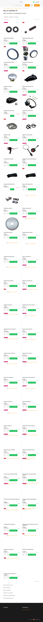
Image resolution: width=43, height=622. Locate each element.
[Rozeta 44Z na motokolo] (30, 199)
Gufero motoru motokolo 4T (27, 329)
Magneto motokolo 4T (8, 425)
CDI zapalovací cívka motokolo (27, 110)
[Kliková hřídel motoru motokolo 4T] (12, 320)
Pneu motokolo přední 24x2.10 (9, 62)
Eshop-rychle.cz (37, 619)
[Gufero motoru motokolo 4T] (30, 320)
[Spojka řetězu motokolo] (12, 199)
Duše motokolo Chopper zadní (27, 184)
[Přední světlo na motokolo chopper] (30, 441)
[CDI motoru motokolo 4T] (12, 393)
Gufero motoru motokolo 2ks (9, 38)
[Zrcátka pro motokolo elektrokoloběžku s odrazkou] (30, 150)
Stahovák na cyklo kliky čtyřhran (27, 549)
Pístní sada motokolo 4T (26, 401)
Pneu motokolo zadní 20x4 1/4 (27, 62)
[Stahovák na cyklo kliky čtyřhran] (30, 540)
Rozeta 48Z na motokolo (8, 232)
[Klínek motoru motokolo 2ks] (12, 272)
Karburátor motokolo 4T (8, 304)
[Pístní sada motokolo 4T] (30, 393)
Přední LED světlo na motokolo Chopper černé (12, 499)
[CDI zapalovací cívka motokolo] (30, 102)
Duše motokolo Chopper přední (9, 184)
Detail (12, 115)
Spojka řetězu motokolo (8, 208)
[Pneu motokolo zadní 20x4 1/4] (30, 53)
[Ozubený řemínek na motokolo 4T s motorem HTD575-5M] (30, 515)
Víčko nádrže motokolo (8, 86)
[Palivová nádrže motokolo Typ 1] (30, 78)
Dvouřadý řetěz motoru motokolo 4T (28, 425)
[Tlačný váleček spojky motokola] (30, 29)
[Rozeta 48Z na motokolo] (12, 223)
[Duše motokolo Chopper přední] (12, 175)
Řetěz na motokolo (7, 134)
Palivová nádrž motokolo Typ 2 (9, 110)
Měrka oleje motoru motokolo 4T (9, 449)
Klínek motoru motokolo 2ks (9, 280)
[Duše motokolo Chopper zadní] (30, 175)
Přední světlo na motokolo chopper (28, 449)
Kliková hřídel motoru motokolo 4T (10, 329)
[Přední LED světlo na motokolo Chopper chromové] (30, 465)
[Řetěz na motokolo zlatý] (30, 248)
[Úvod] (7, 5)
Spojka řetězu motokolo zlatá (9, 256)
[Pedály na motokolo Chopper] (30, 126)
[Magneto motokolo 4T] (12, 417)
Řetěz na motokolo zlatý (26, 256)
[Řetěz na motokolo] (12, 126)
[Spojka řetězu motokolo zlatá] (12, 248)
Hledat (27, 5)
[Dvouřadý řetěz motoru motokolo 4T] (30, 417)
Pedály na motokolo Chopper (27, 134)
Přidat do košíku (13, 43)
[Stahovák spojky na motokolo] (30, 223)
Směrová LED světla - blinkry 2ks (9, 524)
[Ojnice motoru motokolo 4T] (12, 368)
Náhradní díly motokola (18, 8)
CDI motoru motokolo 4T (8, 401)
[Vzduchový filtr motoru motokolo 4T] (30, 368)
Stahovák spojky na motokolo (27, 232)
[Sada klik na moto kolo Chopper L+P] (12, 565)
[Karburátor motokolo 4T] (12, 296)
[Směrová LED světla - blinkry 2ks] (12, 515)
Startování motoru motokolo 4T (9, 353)
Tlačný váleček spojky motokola (27, 38)
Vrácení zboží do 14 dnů (26, 609)
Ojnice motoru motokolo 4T (8, 377)
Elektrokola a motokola (9, 8)
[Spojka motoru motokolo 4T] (30, 344)
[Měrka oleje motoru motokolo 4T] (12, 441)
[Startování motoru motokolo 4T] (12, 344)
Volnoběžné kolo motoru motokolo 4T (28, 304)
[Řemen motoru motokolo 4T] (12, 540)
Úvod (4, 8)
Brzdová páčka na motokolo (8, 158)
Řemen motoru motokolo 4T (9, 549)
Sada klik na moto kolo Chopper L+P (10, 573)
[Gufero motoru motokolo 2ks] (12, 29)
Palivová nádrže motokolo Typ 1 (27, 86)
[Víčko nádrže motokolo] (12, 78)
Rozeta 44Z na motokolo (26, 208)
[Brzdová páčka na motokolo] (12, 150)
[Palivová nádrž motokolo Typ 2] (12, 102)
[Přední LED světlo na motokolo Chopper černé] (12, 490)
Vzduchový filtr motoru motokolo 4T (28, 377)
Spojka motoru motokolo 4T (27, 353)
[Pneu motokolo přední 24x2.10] (12, 53)
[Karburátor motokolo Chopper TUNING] (12, 465)
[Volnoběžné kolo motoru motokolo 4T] (30, 296)
